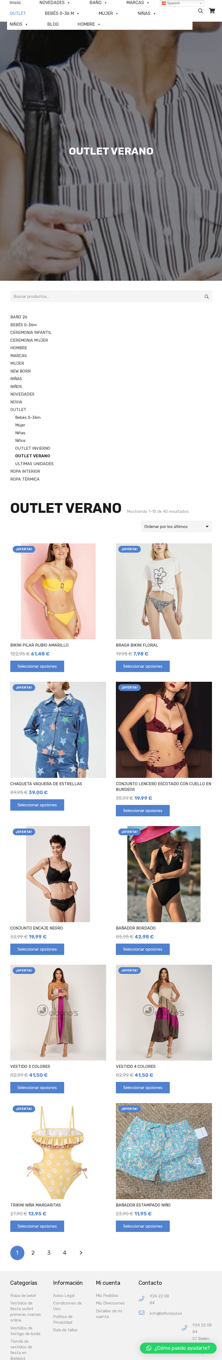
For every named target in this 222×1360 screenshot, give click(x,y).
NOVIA (16, 402)
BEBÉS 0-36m (23, 324)
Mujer (20, 425)
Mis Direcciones (110, 1303)
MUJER (106, 13)
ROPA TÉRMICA (25, 479)
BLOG (53, 24)
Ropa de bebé (23, 1295)
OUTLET (18, 13)
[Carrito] (212, 11)
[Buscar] (200, 11)
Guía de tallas (65, 1330)
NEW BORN (20, 371)
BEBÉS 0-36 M (59, 13)
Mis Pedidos (107, 1295)
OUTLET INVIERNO (32, 448)
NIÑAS (144, 13)
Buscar (206, 296)
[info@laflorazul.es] (144, 1313)
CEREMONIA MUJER (29, 340)
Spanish (173, 3)
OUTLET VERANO (32, 456)
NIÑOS (16, 24)
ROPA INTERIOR (25, 471)
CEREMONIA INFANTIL (31, 332)
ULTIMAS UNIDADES (34, 463)
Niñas (20, 432)
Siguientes (81, 1253)
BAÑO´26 (18, 317)
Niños (20, 440)
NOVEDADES (22, 394)
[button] (178, 1348)
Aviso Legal (63, 1295)
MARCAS (18, 355)
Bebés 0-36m (28, 417)
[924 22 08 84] (144, 1299)
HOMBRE (86, 24)
